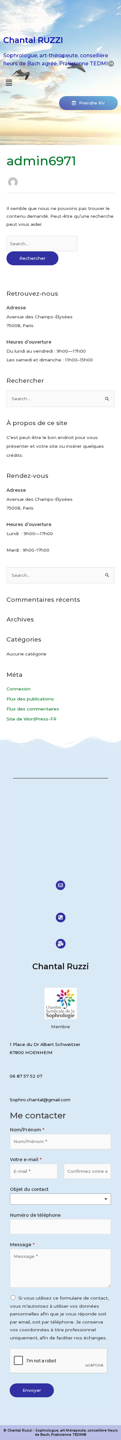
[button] (8, 83)
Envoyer (32, 1390)
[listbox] (60, 1199)
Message (22, 1244)
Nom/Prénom (27, 1129)
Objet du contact (29, 1189)
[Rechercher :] (41, 243)
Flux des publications (30, 698)
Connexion (18, 688)
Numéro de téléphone (35, 1215)
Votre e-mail (26, 1159)
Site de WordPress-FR (31, 718)
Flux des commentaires (32, 708)
